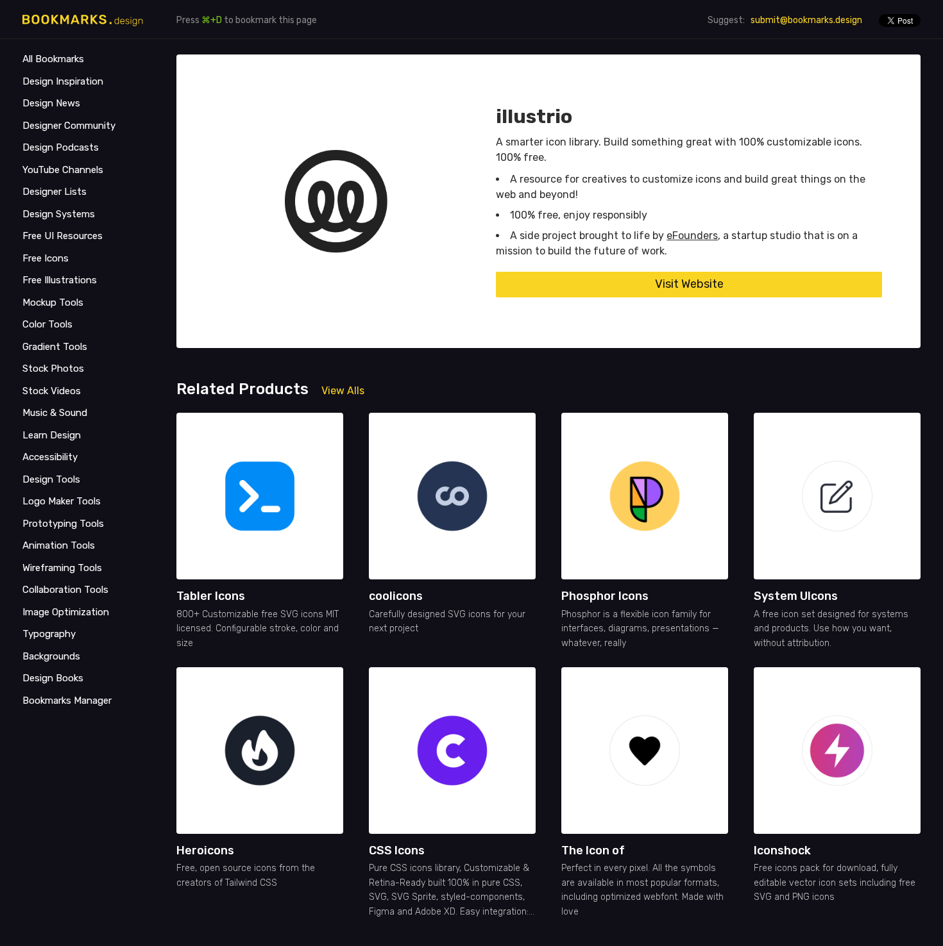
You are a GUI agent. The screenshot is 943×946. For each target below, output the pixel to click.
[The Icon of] (644, 750)
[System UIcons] (837, 496)
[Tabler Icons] (259, 496)
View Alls (342, 391)
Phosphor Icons (605, 596)
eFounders (692, 235)
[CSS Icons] (452, 750)
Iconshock (782, 850)
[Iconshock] (837, 750)
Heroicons (205, 850)
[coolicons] (452, 496)
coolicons (396, 596)
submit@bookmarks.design (806, 20)
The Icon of (593, 850)
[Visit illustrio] (336, 201)
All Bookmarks (53, 59)
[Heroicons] (259, 750)
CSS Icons (397, 850)
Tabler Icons (210, 596)
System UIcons (796, 596)
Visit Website (689, 284)
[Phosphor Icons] (644, 496)
